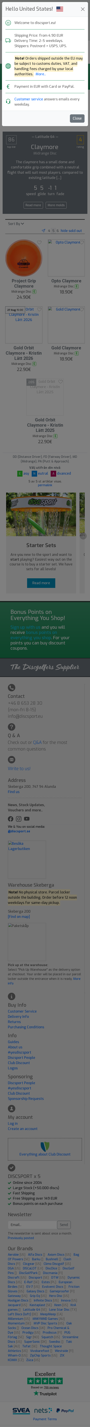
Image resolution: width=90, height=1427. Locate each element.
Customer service (28, 99)
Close (77, 118)
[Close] (82, 9)
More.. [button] (41, 74)
